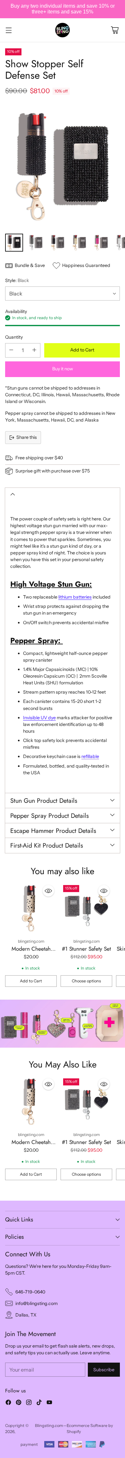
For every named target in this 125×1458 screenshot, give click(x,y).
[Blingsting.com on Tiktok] (39, 1403)
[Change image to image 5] (101, 243)
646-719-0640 (30, 1292)
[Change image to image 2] (36, 243)
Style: (17, 280)
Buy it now (62, 369)
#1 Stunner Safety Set (86, 949)
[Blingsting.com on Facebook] (8, 1403)
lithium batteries (75, 597)
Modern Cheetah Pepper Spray (31, 953)
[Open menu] (8, 29)
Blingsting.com (49, 1425)
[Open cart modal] (114, 29)
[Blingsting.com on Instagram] (29, 1403)
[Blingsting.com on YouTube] (49, 1403)
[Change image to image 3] (58, 243)
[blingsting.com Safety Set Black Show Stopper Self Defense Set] (62, 166)
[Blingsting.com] (62, 30)
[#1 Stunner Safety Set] (86, 908)
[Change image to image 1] (14, 243)
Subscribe (103, 1370)
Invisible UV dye (39, 718)
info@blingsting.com (36, 1303)
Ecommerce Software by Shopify (90, 1428)
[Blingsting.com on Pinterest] (18, 1403)
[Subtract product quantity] (11, 350)
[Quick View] (48, 891)
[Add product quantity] (34, 350)
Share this (26, 437)
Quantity (14, 337)
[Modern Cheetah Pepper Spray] (31, 908)
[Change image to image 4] (79, 243)
